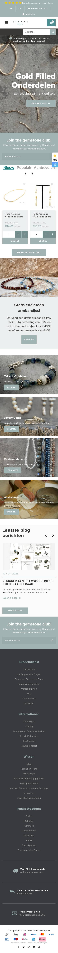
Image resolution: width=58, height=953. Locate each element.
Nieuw (8, 168)
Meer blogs (15, 611)
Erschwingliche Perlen (29, 850)
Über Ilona (29, 721)
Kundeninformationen (29, 684)
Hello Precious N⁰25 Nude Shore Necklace (14, 215)
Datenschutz (29, 699)
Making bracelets (29, 783)
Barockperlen (29, 845)
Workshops (29, 774)
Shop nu (29, 339)
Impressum (29, 669)
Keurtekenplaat (29, 746)
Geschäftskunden (29, 736)
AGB (29, 694)
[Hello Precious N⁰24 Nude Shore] (43, 196)
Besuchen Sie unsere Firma (29, 679)
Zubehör (29, 821)
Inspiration (29, 793)
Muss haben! (29, 831)
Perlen (29, 816)
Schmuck (29, 826)
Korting (29, 726)
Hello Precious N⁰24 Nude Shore (42, 215)
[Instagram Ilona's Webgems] (29, 947)
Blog (29, 764)
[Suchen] (53, 32)
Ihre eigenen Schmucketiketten (29, 731)
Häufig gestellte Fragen (29, 674)
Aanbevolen (44, 168)
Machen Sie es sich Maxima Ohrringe (29, 788)
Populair (24, 168)
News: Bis (29, 835)
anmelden (30, 14)
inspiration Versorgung (29, 798)
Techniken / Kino (29, 769)
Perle (29, 840)
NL (11, 9)
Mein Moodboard (39, 9)
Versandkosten (29, 689)
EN (20, 9)
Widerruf (29, 703)
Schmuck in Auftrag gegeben (29, 778)
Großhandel (29, 741)
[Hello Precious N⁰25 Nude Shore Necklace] (15, 196)
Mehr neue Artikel (29, 253)
